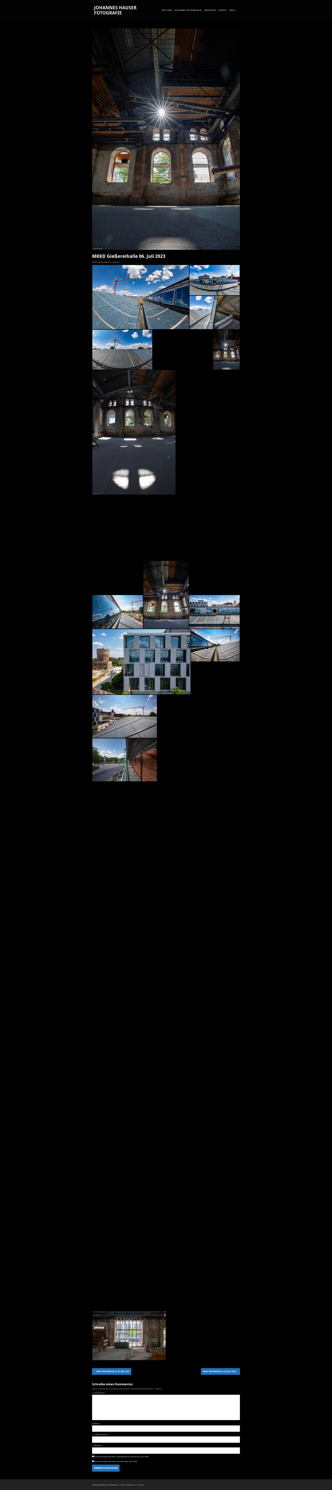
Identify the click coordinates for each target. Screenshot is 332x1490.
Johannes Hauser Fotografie (115, 10)
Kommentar (100, 1393)
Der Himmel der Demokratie (188, 10)
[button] (140, 297)
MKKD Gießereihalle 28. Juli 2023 (220, 1371)
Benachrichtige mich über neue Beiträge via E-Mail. (115, 1461)
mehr (231, 10)
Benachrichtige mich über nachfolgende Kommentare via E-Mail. (121, 1456)
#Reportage (210, 10)
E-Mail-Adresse (101, 1434)
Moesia (130, 1485)
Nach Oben (167, 10)
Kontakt (222, 10)
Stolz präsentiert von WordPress (105, 1485)
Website (98, 1445)
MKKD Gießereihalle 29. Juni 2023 (111, 1371)
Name (97, 1423)
